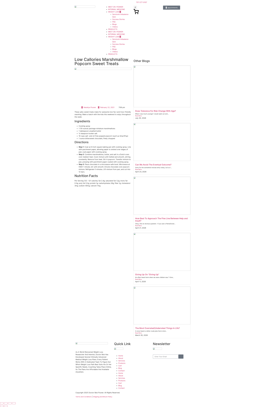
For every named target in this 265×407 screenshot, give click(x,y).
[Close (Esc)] (14, 403)
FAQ (113, 22)
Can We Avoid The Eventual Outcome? (153, 164)
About (120, 358)
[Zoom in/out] (2, 403)
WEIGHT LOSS (113, 12)
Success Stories (118, 19)
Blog (120, 368)
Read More (138, 116)
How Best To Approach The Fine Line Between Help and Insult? (161, 219)
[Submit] (180, 356)
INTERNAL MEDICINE (116, 9)
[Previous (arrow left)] (2, 406)
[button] (135, 7)
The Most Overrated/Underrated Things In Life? (157, 328)
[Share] (10, 403)
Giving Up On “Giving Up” (147, 274)
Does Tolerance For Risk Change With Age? (155, 111)
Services (121, 361)
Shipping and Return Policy (102, 397)
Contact (121, 371)
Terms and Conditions (84, 397)
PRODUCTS (112, 29)
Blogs (114, 24)
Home (120, 356)
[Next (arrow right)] (6, 406)
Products (121, 363)
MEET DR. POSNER (115, 7)
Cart (120, 366)
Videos (115, 27)
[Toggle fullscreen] (6, 403)
